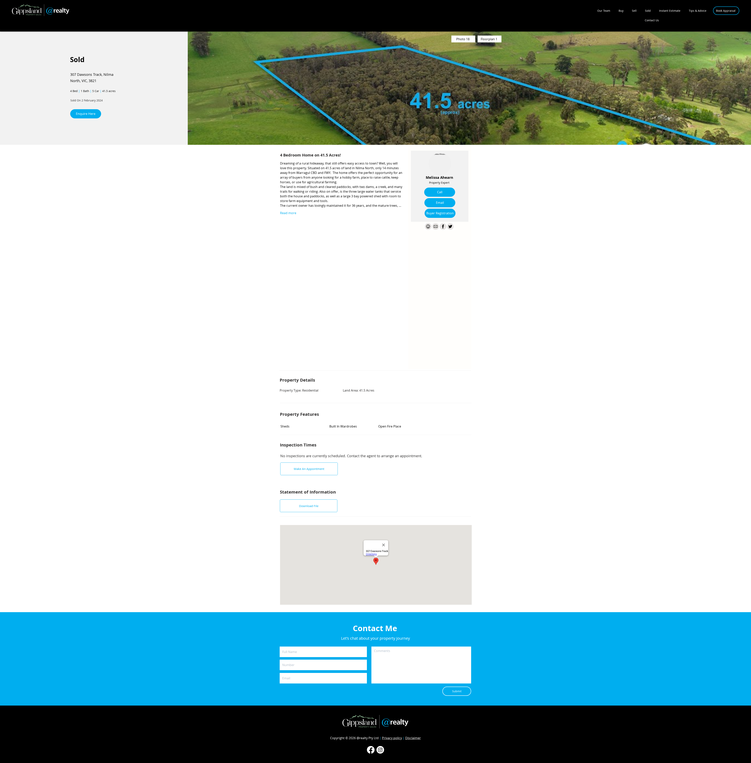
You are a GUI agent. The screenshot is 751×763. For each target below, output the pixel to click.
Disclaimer (413, 738)
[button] (440, 213)
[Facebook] (371, 750)
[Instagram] (380, 750)
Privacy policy (392, 738)
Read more (288, 213)
